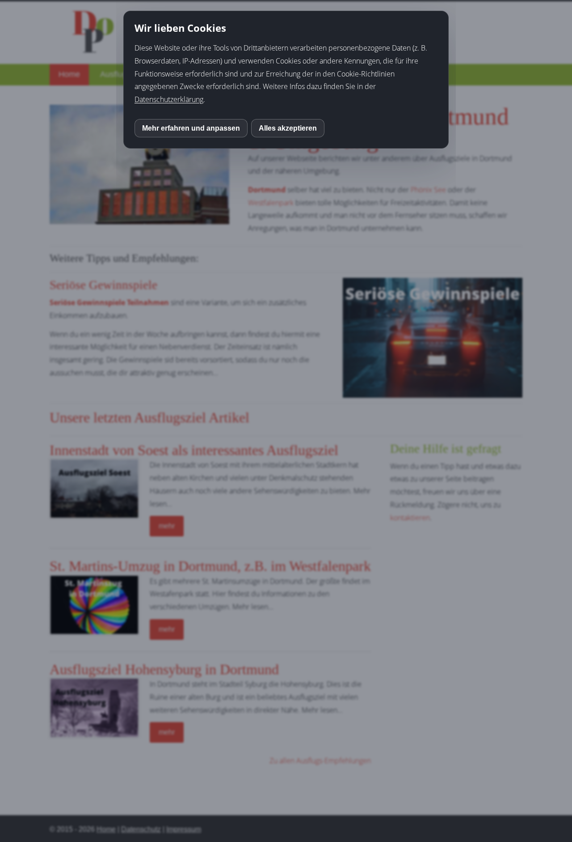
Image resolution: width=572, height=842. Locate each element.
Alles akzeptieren (288, 128)
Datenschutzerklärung (169, 99)
